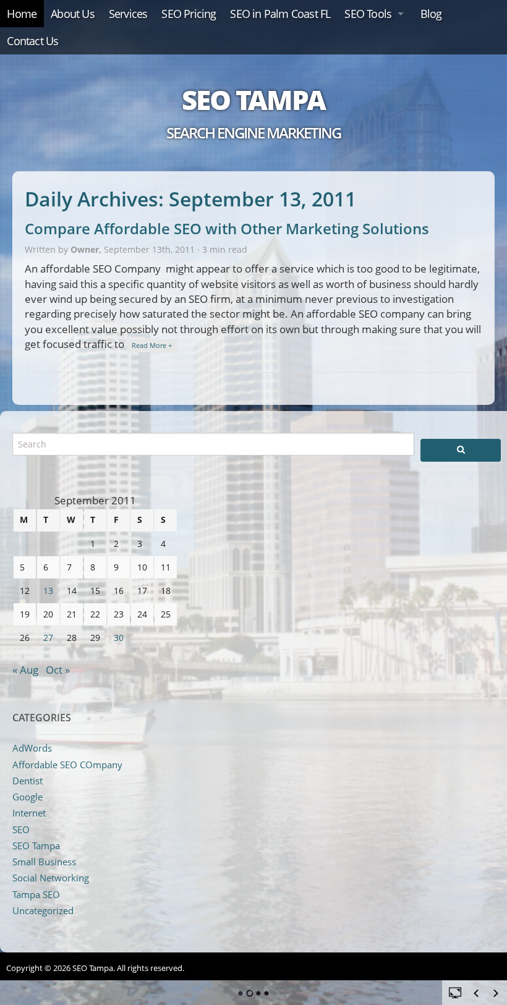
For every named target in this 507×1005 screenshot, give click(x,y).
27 (48, 637)
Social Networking (50, 877)
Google (27, 797)
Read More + (152, 345)
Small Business (44, 861)
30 (119, 637)
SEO (21, 829)
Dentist (27, 780)
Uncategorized (43, 910)
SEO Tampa (253, 99)
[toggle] (455, 992)
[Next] (496, 993)
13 (48, 590)
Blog (431, 13)
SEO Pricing (188, 13)
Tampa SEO (36, 894)
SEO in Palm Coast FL (280, 13)
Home (21, 13)
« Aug (25, 670)
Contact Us (32, 40)
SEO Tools (367, 13)
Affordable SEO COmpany (67, 764)
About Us (73, 13)
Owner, (87, 249)
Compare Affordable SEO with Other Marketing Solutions (227, 228)
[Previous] (476, 993)
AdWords (32, 748)
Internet (29, 813)
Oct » (58, 670)
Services (128, 13)
